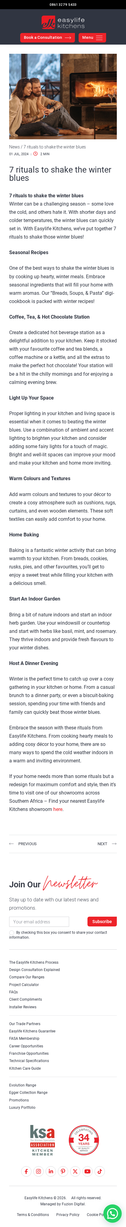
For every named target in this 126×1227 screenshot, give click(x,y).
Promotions (19, 1100)
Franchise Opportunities (29, 1053)
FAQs (13, 992)
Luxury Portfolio (22, 1107)
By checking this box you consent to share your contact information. (58, 935)
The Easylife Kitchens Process (33, 962)
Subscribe (102, 921)
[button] (112, 1213)
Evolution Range (22, 1085)
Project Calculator (24, 985)
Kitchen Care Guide (25, 1068)
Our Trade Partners (24, 1024)
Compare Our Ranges (26, 977)
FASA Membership (24, 1038)
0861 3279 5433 (63, 4)
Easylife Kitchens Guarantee (32, 1031)
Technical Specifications (29, 1061)
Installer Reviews (22, 1007)
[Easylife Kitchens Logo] (63, 22)
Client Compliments (25, 999)
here (57, 809)
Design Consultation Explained (34, 970)
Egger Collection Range (28, 1092)
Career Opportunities (26, 1046)
